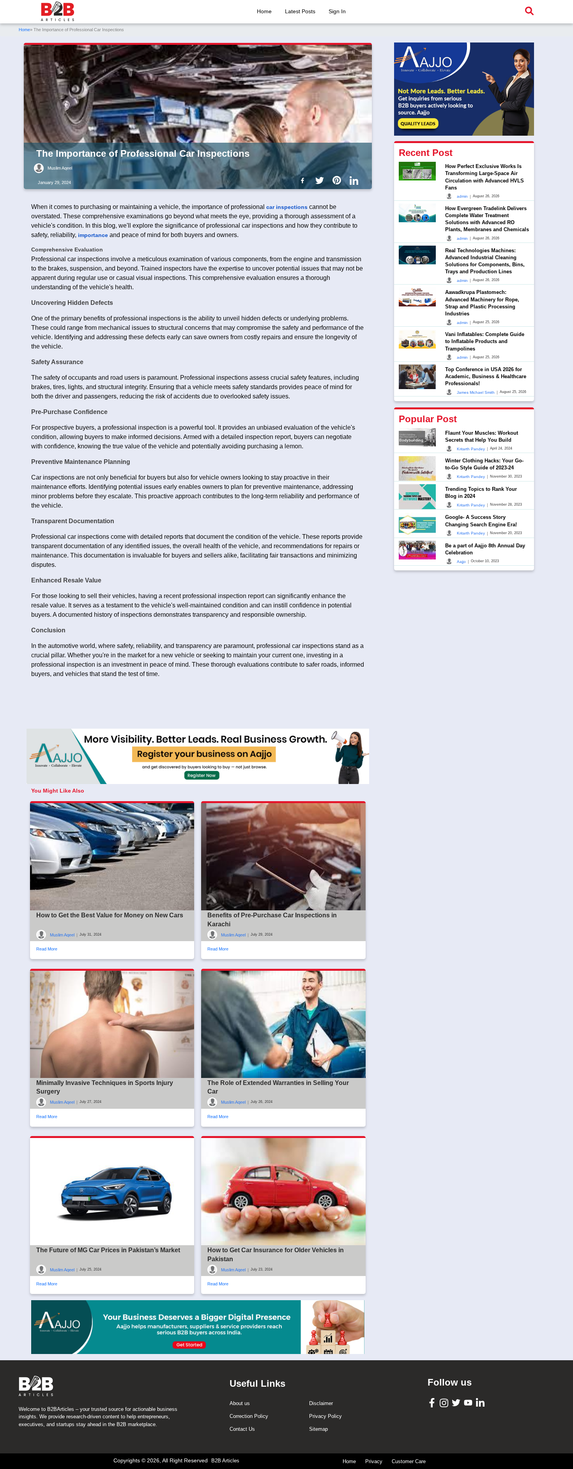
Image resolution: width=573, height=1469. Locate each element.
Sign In (337, 11)
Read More (46, 949)
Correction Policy (249, 1416)
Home (264, 11)
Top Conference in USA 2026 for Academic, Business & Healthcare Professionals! (485, 376)
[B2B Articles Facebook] (433, 1402)
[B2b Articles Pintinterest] (338, 180)
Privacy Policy (325, 1416)
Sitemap (318, 1429)
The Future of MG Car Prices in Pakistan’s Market (108, 1250)
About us (240, 1403)
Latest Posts (300, 11)
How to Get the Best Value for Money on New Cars (109, 915)
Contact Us (242, 1429)
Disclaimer (321, 1403)
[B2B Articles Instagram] (445, 1402)
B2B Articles (225, 1461)
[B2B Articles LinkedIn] (481, 1402)
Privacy (373, 1461)
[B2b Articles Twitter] (321, 180)
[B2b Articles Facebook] (304, 180)
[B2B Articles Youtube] (469, 1402)
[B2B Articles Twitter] (457, 1402)
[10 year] (198, 1327)
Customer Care (409, 1461)
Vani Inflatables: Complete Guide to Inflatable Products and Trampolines (484, 341)
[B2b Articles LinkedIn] (355, 180)
